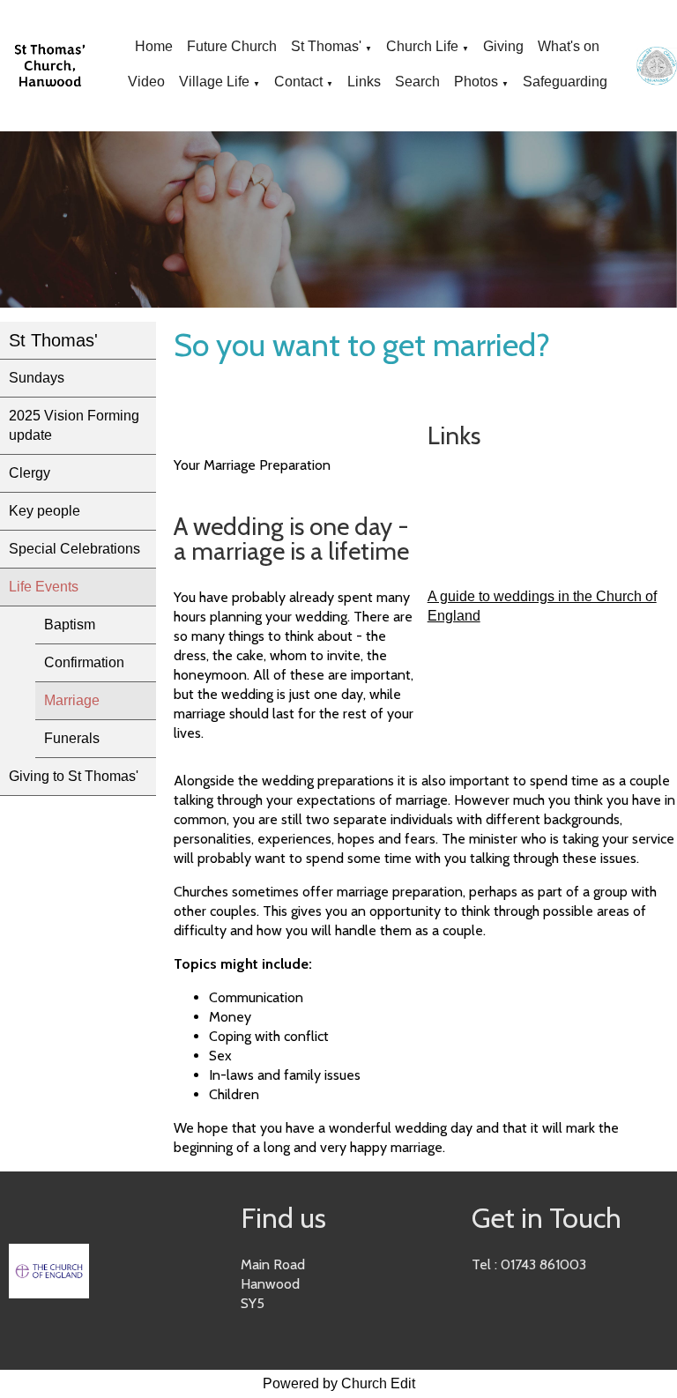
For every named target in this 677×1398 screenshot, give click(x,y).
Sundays (36, 377)
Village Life (214, 81)
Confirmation (84, 662)
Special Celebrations (74, 548)
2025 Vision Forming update (74, 425)
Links (364, 81)
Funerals (72, 738)
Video (146, 81)
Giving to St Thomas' (73, 776)
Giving (503, 46)
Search (417, 81)
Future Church (232, 46)
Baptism (69, 624)
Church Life (422, 46)
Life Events (43, 586)
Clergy (29, 472)
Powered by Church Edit (339, 1383)
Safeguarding (565, 81)
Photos (476, 81)
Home (154, 46)
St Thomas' (326, 46)
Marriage (72, 700)
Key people (44, 510)
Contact (298, 81)
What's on (568, 46)
